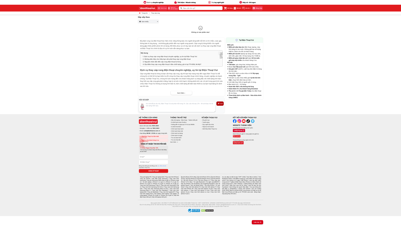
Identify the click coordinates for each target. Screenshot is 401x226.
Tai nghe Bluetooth (199, 182)
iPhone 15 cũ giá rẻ (154, 195)
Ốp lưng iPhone (209, 185)
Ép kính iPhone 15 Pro (204, 177)
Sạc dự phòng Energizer (208, 183)
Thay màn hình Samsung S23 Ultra (152, 187)
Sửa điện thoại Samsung (160, 178)
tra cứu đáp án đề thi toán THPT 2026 (233, 177)
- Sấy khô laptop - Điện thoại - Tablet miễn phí (183, 120)
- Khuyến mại (205, 120)
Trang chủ (145, 13)
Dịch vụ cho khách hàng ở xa (150, 140)
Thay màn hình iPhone (171, 177)
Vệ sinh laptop (147, 182)
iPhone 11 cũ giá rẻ (172, 182)
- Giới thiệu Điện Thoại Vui (209, 129)
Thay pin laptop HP (145, 177)
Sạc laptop (173, 193)
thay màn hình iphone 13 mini (200, 190)
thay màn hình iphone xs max (200, 192)
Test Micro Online (252, 177)
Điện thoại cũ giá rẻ (164, 180)
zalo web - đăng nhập (253, 192)
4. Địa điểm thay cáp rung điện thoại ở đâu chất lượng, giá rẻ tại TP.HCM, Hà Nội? (172, 64)
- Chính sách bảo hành (176, 129)
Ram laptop (165, 193)
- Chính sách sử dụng (176, 133)
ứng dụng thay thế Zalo (229, 193)
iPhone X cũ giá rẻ (159, 182)
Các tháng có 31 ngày (233, 180)
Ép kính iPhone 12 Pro (190, 180)
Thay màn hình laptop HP (167, 192)
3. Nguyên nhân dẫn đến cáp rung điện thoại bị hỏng (162, 62)
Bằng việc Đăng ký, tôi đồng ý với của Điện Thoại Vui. (152, 166)
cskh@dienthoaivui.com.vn (152, 131)
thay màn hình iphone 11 (209, 187)
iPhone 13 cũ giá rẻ (159, 183)
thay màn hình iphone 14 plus (204, 188)
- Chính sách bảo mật (176, 131)
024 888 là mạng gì (239, 178)
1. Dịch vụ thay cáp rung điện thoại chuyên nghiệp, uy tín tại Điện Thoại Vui (170, 56)
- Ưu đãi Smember (175, 126)
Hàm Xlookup (238, 183)
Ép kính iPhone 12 (204, 180)
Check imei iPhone (244, 188)
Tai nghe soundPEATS (212, 182)
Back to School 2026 (236, 190)
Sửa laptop (157, 193)
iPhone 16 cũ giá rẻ (167, 195)
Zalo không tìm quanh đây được (239, 187)
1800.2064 (155, 125)
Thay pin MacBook (153, 192)
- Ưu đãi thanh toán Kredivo (178, 122)
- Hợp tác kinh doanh (208, 126)
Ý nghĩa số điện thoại (236, 182)
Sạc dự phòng (195, 183)
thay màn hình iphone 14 (193, 187)
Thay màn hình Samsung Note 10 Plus (156, 188)
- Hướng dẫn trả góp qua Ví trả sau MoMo (182, 124)
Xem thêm (173, 142)
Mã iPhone (244, 180)
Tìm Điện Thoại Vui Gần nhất (150, 136)
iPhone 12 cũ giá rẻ (146, 183)
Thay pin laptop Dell (158, 177)
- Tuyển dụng (205, 122)
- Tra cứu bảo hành (175, 137)
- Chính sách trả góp (176, 135)
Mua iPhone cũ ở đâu (249, 182)
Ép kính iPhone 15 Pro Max (189, 177)
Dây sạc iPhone (185, 183)
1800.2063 (156, 128)
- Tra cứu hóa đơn (175, 140)
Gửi (221, 104)
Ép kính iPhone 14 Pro (203, 178)
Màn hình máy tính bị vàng (238, 185)
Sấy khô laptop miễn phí (159, 197)
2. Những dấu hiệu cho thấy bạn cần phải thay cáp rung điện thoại (167, 59)
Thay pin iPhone (145, 178)
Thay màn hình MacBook (160, 190)
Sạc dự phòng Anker (197, 185)
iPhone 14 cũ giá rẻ (172, 183)
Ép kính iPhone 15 (191, 178)
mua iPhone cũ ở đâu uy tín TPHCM (235, 192)
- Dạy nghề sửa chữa (208, 124)
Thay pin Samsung (152, 180)
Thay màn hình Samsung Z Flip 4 (149, 185)
